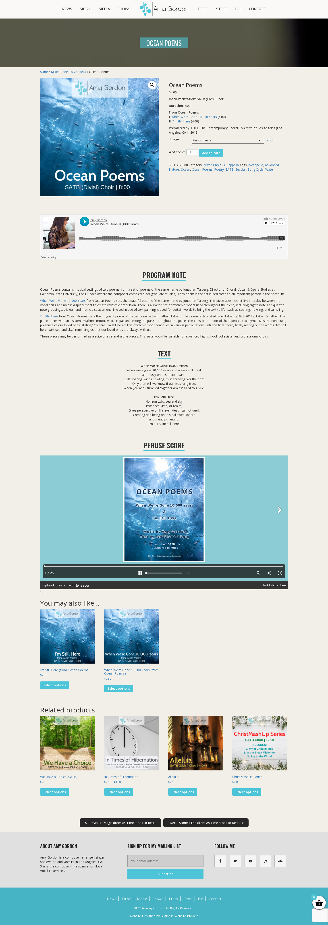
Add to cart (211, 153)
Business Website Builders (180, 916)
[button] (152, 85)
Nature (174, 169)
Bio (238, 8)
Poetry (219, 169)
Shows (124, 8)
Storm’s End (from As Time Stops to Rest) (206, 823)
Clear (270, 140)
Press (203, 8)
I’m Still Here (181, 121)
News (67, 8)
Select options (55, 685)
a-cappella (255, 165)
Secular (240, 169)
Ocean (185, 169)
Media (104, 8)
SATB (230, 169)
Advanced (272, 165)
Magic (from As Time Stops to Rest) (120, 823)
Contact (257, 8)
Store (222, 8)
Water (269, 169)
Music (85, 8)
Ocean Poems (202, 169)
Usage (174, 139)
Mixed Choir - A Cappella (68, 72)
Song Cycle (256, 169)
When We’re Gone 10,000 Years (194, 117)
